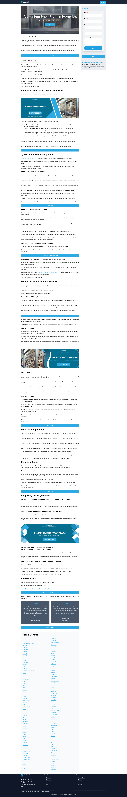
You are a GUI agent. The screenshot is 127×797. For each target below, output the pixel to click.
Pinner (24, 725)
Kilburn (24, 713)
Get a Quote (49, 24)
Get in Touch (50, 425)
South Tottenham (55, 680)
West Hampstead (27, 730)
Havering (53, 765)
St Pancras (53, 638)
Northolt (24, 675)
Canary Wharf (54, 693)
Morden (24, 717)
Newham (53, 727)
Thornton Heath (54, 646)
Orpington (53, 752)
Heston (23, 588)
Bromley (53, 704)
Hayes (24, 660)
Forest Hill (53, 661)
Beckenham (53, 699)
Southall (25, 653)
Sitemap (80, 784)
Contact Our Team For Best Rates (50, 150)
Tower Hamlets (54, 682)
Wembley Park (26, 700)
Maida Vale (25, 721)
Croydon (53, 659)
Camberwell (53, 644)
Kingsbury (25, 727)
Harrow (24, 691)
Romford (53, 763)
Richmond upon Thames (37, 588)
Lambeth (25, 761)
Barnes (24, 672)
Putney (24, 683)
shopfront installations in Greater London (49, 272)
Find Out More (50, 315)
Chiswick (25, 668)
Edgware (25, 768)
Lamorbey (53, 748)
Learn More (50, 205)
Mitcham (25, 732)
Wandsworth (26, 694)
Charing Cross (26, 751)
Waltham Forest (54, 721)
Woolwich (53, 733)
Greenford (25, 664)
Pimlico (24, 734)
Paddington (25, 723)
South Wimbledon (27, 706)
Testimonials (49, 782)
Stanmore (25, 755)
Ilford (52, 742)
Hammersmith (26, 679)
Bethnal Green (54, 668)
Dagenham (53, 761)
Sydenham (53, 663)
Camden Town (26, 757)
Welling (52, 746)
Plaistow (53, 716)
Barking (52, 740)
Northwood (25, 744)
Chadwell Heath (54, 759)
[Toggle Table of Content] (34, 60)
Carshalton (53, 640)
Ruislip (24, 704)
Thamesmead (54, 750)
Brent (24, 738)
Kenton (24, 708)
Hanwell (25, 655)
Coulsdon (53, 670)
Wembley (25, 689)
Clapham (25, 742)
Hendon (25, 740)
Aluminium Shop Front (27, 158)
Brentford (50, 588)
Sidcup (52, 744)
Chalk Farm (25, 753)
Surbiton (25, 681)
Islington (53, 653)
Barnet (52, 674)
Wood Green (54, 672)
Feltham (45, 588)
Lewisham (53, 695)
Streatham (25, 747)
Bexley (52, 757)
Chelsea (25, 715)
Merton (24, 719)
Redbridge (53, 738)
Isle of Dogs (53, 697)
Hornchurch (53, 767)
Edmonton (53, 712)
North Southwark (55, 642)
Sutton (24, 766)
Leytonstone (54, 718)
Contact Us (48, 779)
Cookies (80, 779)
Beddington (53, 651)
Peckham (53, 657)
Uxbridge (25, 696)
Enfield (52, 729)
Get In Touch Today (50, 55)
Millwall (52, 685)
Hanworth (25, 651)
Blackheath (53, 706)
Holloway (53, 655)
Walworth (53, 649)
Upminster (53, 769)
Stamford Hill (54, 676)
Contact (103, 2)
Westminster (26, 749)
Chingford (53, 735)
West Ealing (25, 658)
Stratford (53, 708)
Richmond (25, 649)
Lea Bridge (53, 691)
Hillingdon (25, 662)
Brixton (24, 763)
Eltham (52, 731)
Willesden (25, 702)
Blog (47, 784)
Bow (52, 689)
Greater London (54, 714)
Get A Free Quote (50, 627)
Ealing (24, 666)
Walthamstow (54, 725)
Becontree (53, 754)
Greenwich (53, 702)
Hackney (53, 678)
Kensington (25, 698)
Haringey (53, 666)
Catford (52, 687)
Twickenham (28, 588)
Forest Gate (53, 723)
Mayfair (24, 736)
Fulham (24, 685)
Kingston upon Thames (28, 670)
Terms (79, 782)
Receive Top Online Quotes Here (50, 255)
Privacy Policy (81, 777)
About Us (48, 777)
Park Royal (25, 677)
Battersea (25, 711)
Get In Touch (93, 56)
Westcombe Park (55, 710)
